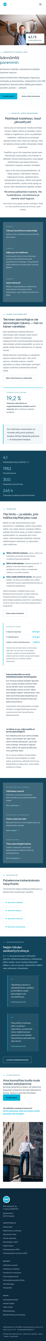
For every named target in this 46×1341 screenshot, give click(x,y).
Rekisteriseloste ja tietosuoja (14, 1315)
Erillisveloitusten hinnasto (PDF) (15, 1253)
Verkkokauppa (8, 1284)
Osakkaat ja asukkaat (11, 1269)
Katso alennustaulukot (15, 613)
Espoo (40, 1334)
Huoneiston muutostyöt (12, 1273)
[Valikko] (40, 4)
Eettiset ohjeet (8, 1303)
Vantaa (6, 1336)
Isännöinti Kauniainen (17, 927)
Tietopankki (7, 1288)
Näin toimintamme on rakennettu (19, 378)
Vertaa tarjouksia (9, 1238)
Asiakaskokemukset (10, 1300)
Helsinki (34, 1334)
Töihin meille (8, 1307)
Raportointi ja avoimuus (12, 1231)
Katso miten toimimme (31, 96)
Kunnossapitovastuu (11, 1276)
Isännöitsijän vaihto (10, 1242)
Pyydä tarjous (8, 96)
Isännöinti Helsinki (15, 902)
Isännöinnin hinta (9, 1234)
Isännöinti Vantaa (15, 918)
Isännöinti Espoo (14, 910)
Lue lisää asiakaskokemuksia (17, 1060)
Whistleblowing (9, 1311)
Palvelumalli (7, 1227)
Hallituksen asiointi (10, 1265)
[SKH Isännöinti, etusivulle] (5, 4)
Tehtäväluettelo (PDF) (11, 1249)
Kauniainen (14, 1336)
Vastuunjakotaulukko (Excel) (13, 1280)
